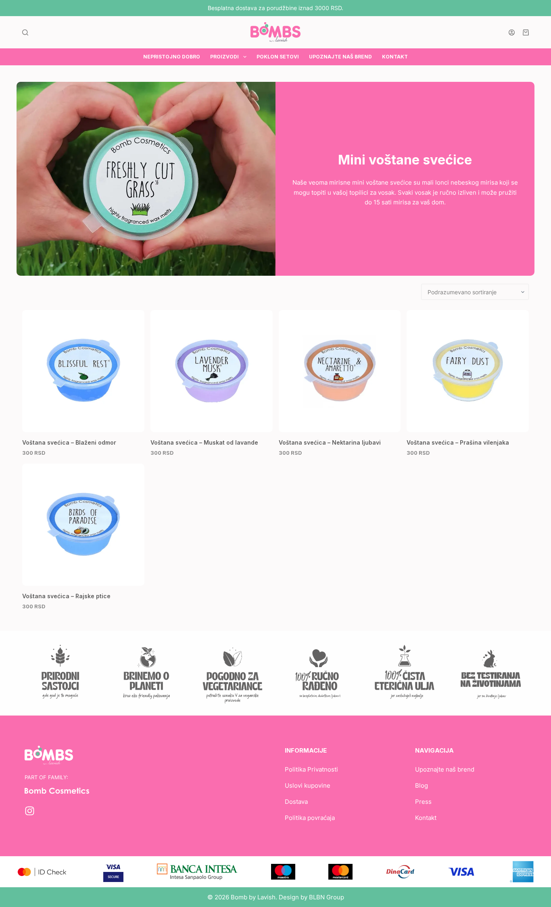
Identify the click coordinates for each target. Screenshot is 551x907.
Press (423, 801)
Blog (421, 785)
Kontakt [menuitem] (395, 57)
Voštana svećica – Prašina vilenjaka (458, 442)
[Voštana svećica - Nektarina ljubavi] (340, 371)
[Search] (25, 32)
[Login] (512, 32)
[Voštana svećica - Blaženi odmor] (83, 371)
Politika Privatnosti (311, 769)
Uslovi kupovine (307, 785)
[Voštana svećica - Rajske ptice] (83, 525)
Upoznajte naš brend (444, 769)
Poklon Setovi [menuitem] (278, 57)
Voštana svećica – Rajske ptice (66, 596)
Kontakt (425, 818)
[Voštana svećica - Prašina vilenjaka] (468, 371)
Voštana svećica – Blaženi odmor (69, 442)
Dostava (296, 801)
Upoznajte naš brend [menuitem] (340, 57)
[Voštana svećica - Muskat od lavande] (211, 371)
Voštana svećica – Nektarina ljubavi (330, 442)
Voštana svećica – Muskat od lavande (204, 442)
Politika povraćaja (310, 818)
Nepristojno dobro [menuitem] (171, 57)
